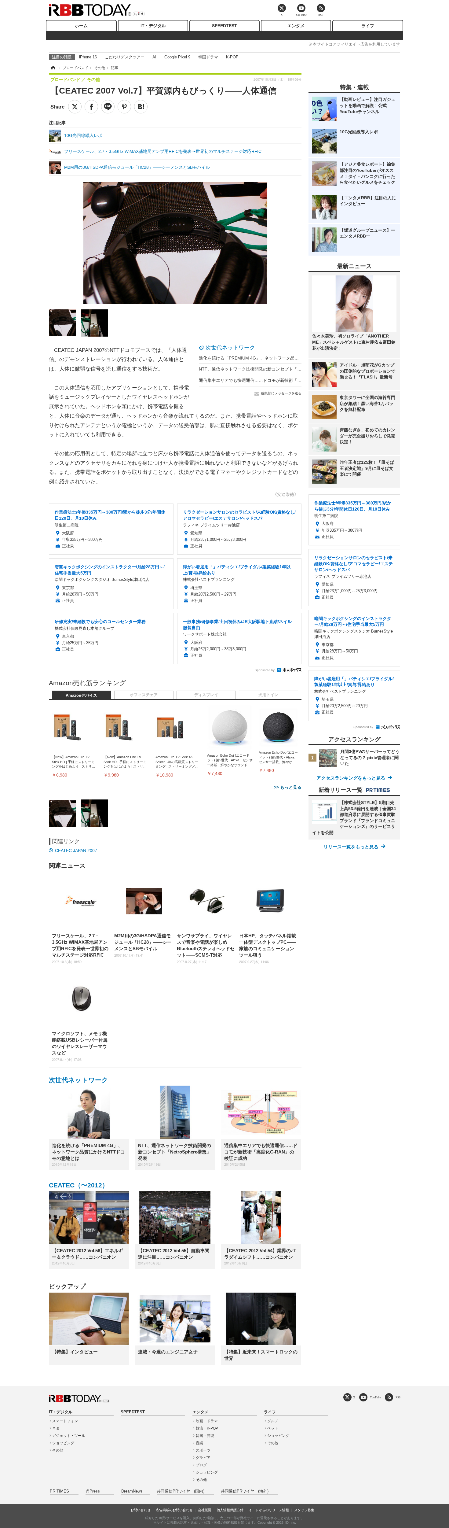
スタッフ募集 (304, 1510)
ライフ (367, 25)
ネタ (56, 1428)
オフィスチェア (144, 695)
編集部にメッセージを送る (281, 393)
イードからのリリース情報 (269, 1510)
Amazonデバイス (81, 695)
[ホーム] (53, 68)
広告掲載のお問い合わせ (174, 1510)
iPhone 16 (88, 57)
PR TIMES (59, 1491)
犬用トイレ (268, 695)
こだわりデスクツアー (124, 57)
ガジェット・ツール (68, 1436)
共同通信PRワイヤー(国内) (180, 1491)
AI (154, 57)
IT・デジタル (153, 25)
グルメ (272, 1421)
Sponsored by (265, 670)
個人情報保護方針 (230, 1510)
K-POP (232, 57)
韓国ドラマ (208, 57)
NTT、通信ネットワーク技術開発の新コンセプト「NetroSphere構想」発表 (271, 369)
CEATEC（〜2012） (78, 1185)
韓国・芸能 (205, 1436)
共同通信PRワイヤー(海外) (244, 1491)
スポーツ (203, 1450)
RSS (398, 1397)
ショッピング (63, 1443)
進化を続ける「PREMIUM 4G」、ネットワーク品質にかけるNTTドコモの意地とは (279, 358)
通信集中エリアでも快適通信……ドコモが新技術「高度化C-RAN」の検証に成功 (276, 380)
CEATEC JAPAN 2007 (76, 850)
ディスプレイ (206, 695)
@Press (93, 1491)
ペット (272, 1428)
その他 (57, 1450)
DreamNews (132, 1491)
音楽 (199, 1443)
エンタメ (296, 25)
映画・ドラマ (207, 1421)
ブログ (201, 1465)
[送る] (108, 106)
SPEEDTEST (224, 25)
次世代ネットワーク (230, 348)
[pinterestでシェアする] (124, 106)
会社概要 (204, 1510)
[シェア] (91, 106)
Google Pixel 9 (177, 57)
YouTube (375, 1397)
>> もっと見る (287, 787)
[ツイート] (75, 106)
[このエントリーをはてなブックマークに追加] (141, 106)
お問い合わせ (140, 1510)
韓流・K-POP (207, 1428)
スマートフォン (65, 1421)
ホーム (81, 25)
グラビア (203, 1458)
